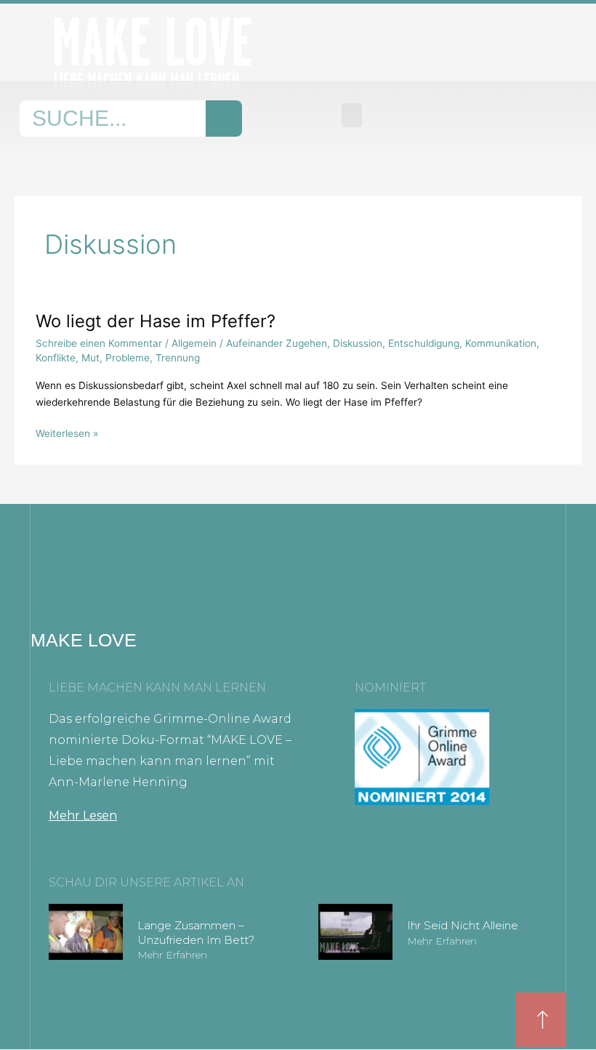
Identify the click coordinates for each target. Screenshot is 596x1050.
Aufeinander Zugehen (276, 343)
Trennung (178, 358)
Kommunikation (500, 343)
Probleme (127, 358)
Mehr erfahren (172, 954)
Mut (90, 358)
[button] (352, 115)
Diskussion (357, 343)
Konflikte (56, 358)
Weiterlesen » (67, 432)
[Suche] (224, 118)
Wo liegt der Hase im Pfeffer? (155, 321)
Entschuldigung (423, 343)
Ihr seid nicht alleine (462, 925)
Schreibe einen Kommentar (99, 343)
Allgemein (194, 343)
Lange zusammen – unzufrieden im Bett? (195, 932)
